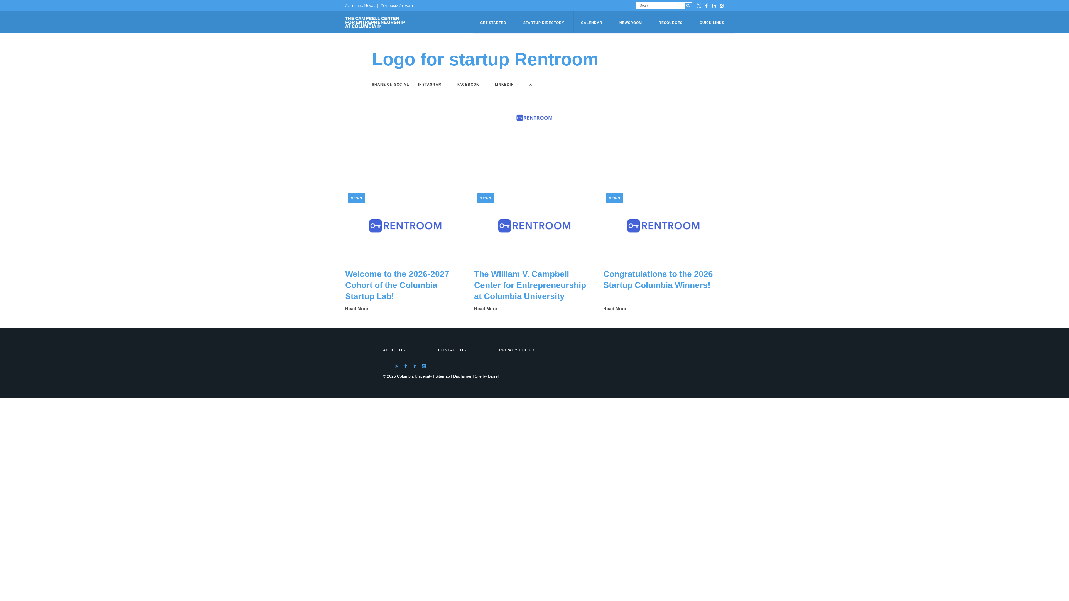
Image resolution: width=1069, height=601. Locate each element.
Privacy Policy (517, 350)
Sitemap (442, 376)
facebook (468, 85)
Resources (671, 23)
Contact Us (452, 350)
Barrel (493, 376)
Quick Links (712, 23)
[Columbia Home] (360, 5)
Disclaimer (462, 376)
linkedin (504, 85)
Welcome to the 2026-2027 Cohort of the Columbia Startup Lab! (397, 285)
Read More (356, 308)
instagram (430, 85)
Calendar (591, 23)
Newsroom (630, 23)
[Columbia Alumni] (395, 5)
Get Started (493, 23)
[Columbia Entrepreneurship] (409, 22)
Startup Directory (543, 23)
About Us (394, 350)
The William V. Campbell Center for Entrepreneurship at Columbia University (530, 285)
